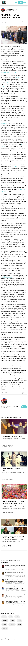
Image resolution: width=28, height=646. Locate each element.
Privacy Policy (16, 639)
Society (4, 616)
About (8, 638)
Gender (4, 624)
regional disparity (7, 277)
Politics (17, 616)
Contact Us (10, 639)
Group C (3, 86)
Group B (7, 83)
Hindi (11, 616)
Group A (18, 77)
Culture (12, 620)
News (19, 624)
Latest (19, 620)
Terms (6, 639)
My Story (4, 628)
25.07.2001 (14, 166)
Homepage (3, 638)
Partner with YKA (13, 638)
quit (11, 346)
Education (4, 620)
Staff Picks (12, 624)
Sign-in (20, 2)
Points (19, 638)
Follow (24, 406)
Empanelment (5, 123)
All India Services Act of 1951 (9, 72)
